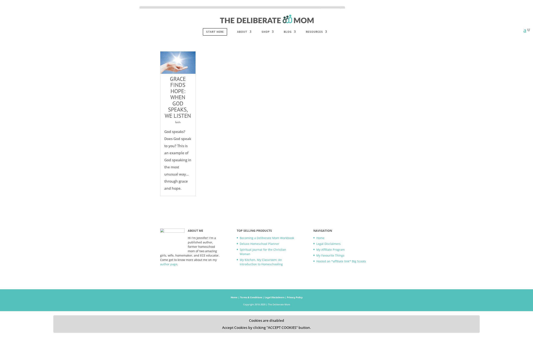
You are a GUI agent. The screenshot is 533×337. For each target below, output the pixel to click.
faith (178, 122)
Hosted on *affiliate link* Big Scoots (341, 261)
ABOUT (242, 32)
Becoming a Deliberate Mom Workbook (267, 238)
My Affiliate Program (330, 250)
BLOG (288, 32)
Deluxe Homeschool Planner (259, 244)
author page (168, 264)
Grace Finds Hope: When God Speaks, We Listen (178, 97)
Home (320, 238)
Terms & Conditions (251, 297)
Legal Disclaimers (328, 244)
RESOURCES (314, 32)
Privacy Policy (295, 297)
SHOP (266, 32)
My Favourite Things (330, 255)
